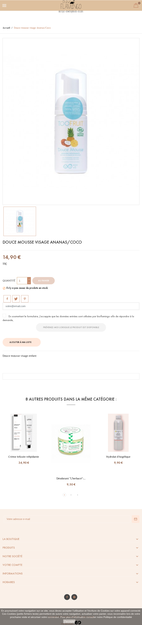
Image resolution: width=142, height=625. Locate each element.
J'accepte (69, 621)
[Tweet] (16, 298)
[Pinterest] (24, 298)
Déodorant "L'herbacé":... (71, 478)
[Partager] (7, 298)
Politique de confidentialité (117, 617)
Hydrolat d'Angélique (118, 456)
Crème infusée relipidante (23, 456)
